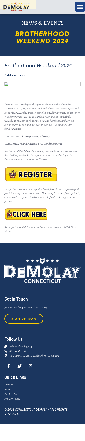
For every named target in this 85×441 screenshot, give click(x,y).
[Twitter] (19, 366)
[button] (80, 7)
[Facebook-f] (8, 366)
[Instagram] (30, 366)
